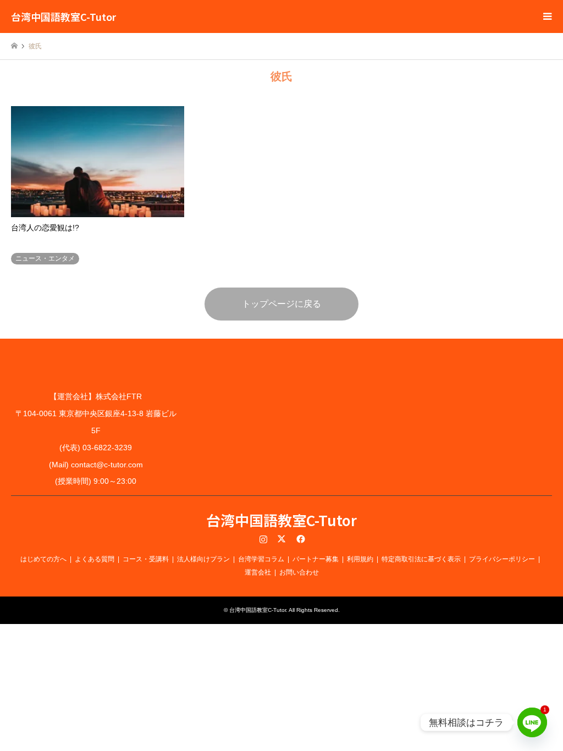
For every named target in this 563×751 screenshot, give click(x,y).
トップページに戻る (281, 303)
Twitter (281, 539)
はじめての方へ (43, 559)
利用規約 (360, 559)
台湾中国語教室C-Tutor (281, 520)
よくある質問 (94, 559)
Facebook (299, 539)
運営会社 (258, 572)
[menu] (546, 16)
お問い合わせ (299, 572)
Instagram (263, 539)
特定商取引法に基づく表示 (421, 559)
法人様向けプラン (203, 559)
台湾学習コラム (261, 559)
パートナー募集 (315, 559)
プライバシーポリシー (502, 559)
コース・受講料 (146, 559)
